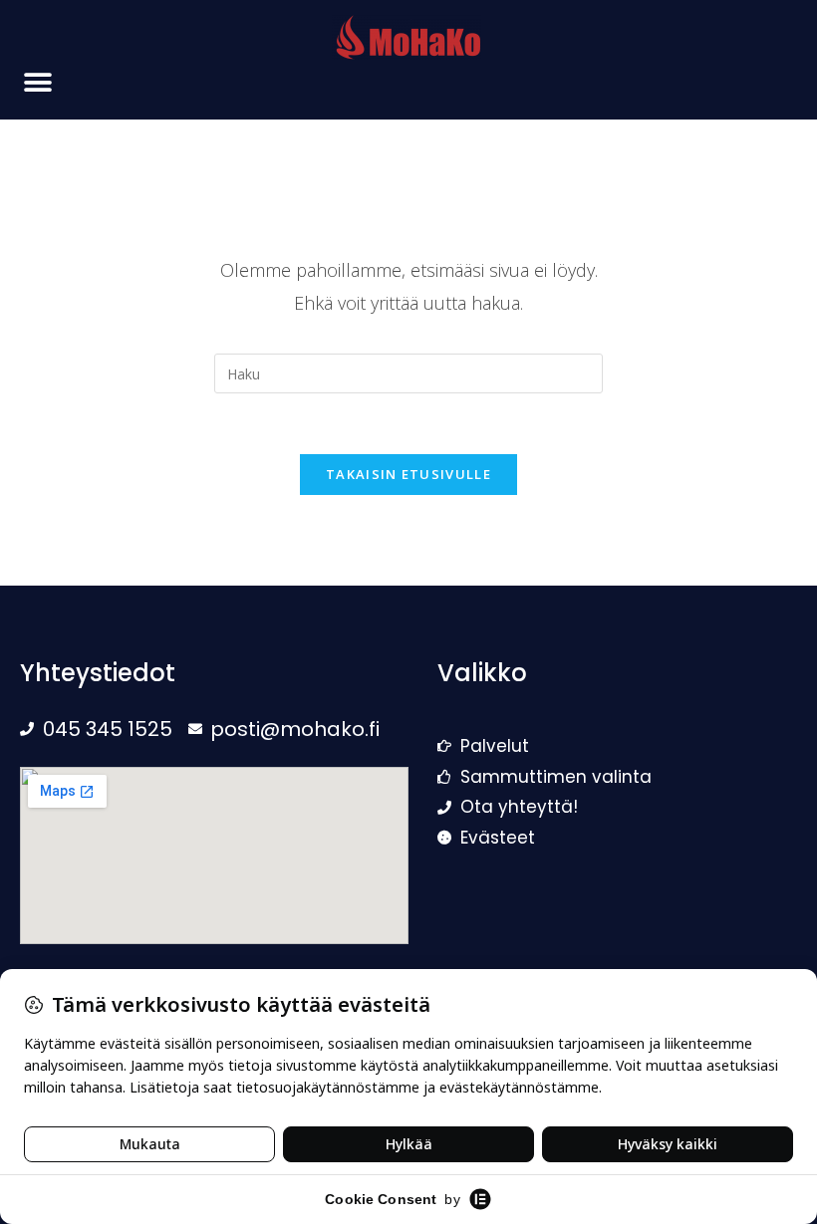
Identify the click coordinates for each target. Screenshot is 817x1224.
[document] (408, 612)
